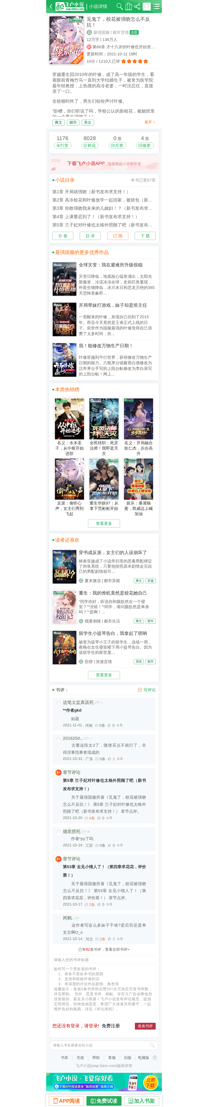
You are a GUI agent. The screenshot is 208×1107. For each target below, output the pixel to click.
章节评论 (71, 772)
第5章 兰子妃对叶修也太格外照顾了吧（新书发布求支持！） (104, 225)
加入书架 (144, 1101)
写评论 (149, 690)
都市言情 (121, 32)
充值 (80, 1057)
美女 (87, 122)
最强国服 (101, 32)
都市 (73, 122)
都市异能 (112, 581)
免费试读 (107, 1101)
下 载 (145, 236)
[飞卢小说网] (69, 6)
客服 (112, 1057)
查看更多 (104, 523)
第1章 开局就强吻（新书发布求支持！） (91, 191)
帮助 (96, 1057)
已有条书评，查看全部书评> (104, 949)
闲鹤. (68, 918)
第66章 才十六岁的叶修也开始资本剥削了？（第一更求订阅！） (125, 47)
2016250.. (73, 738)
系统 (139, 661)
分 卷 (62, 236)
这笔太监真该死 (78, 702)
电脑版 (143, 1057)
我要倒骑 (93, 621)
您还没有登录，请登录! (75, 1025)
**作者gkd (72, 710)
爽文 (58, 122)
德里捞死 (71, 831)
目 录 (90, 236)
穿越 (150, 580)
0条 (102, 725)
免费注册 (111, 1025)
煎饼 (89, 662)
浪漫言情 (104, 662)
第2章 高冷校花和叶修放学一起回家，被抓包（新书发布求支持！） (104, 200)
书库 (64, 1057)
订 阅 (117, 236)
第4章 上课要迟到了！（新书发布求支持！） (95, 216)
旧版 (127, 1057)
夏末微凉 (93, 581)
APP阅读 (69, 1101)
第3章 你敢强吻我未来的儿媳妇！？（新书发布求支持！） (104, 208)
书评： (62, 690)
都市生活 (112, 621)
